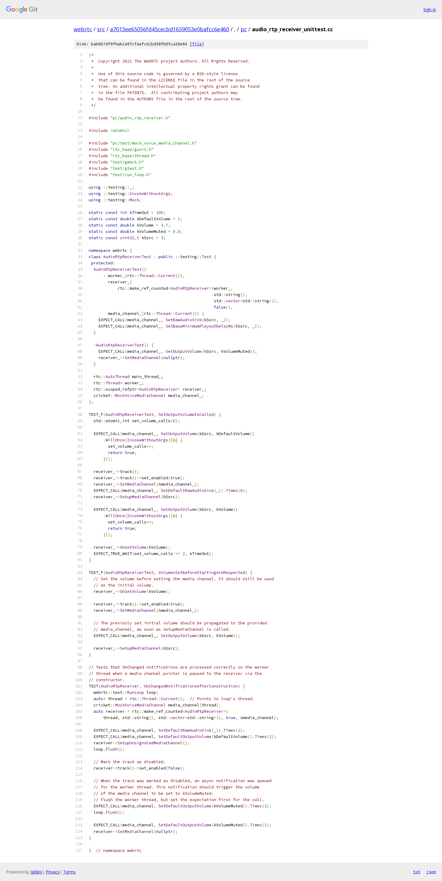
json (431, 871)
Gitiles (36, 872)
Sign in (429, 9)
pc (244, 29)
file (197, 44)
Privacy (53, 872)
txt (416, 871)
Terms (69, 872)
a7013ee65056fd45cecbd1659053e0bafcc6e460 (169, 29)
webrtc (83, 29)
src (101, 29)
